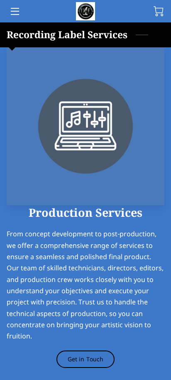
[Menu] (14, 11)
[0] (159, 11)
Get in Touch (85, 359)
